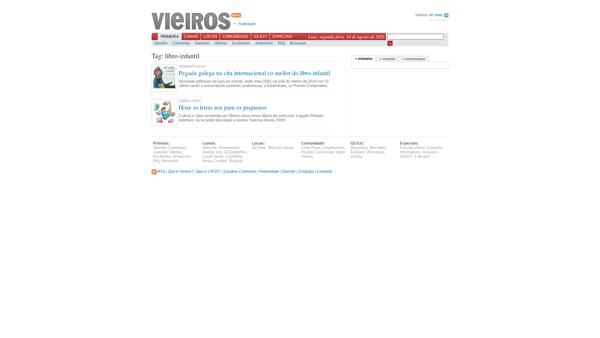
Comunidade (235, 36)
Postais (307, 152)
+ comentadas (413, 59)
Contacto (324, 171)
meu (439, 15)
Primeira (170, 36)
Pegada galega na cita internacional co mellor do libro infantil (254, 73)
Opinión (161, 43)
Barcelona (359, 148)
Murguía (236, 161)
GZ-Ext (260, 36)
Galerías (202, 43)
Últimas (220, 43)
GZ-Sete (259, 148)
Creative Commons (239, 171)
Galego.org (212, 152)
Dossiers (430, 152)
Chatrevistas (333, 148)
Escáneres (241, 43)
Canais (191, 36)
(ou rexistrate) (438, 20)
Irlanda (356, 156)
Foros (316, 148)
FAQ (281, 43)
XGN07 (406, 156)
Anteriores (264, 43)
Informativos (410, 152)
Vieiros (197, 22)
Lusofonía (234, 156)
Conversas (325, 152)
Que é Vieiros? (180, 171)
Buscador (298, 43)
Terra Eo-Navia (280, 148)
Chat (305, 148)
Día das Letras (412, 148)
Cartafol (220, 161)
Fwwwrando (229, 148)
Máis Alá (209, 148)
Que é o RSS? (208, 171)
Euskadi (357, 152)
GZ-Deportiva (234, 152)
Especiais (282, 36)
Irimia (207, 161)
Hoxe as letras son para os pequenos (223, 107)
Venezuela (375, 152)
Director (289, 171)
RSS (161, 171)
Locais (210, 36)
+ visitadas (363, 58)
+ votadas (387, 59)
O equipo (306, 171)
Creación (434, 148)
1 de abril (422, 156)
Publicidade (247, 24)
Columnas (181, 43)
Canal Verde (213, 156)
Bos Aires (378, 148)
